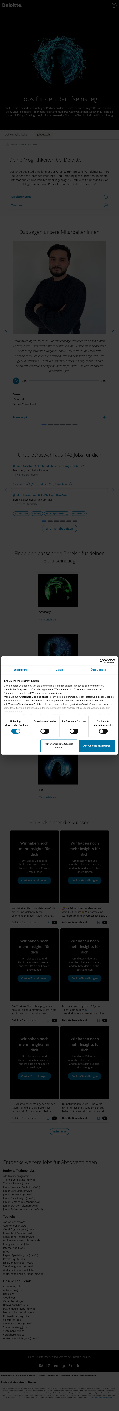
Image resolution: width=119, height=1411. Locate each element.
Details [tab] (59, 669)
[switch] (44, 731)
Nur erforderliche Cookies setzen (59, 746)
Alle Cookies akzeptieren (96, 746)
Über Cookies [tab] (98, 669)
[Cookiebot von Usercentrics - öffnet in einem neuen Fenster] (101, 661)
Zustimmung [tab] (21, 669)
